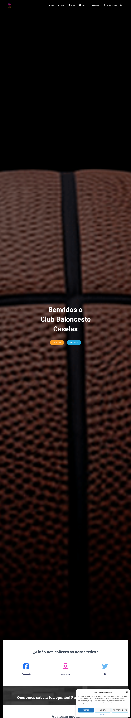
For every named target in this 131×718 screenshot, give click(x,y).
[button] (127, 692)
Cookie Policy (103, 714)
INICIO (52, 5)
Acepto (86, 710)
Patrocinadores (111, 5)
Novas (73, 5)
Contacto (97, 5)
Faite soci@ (74, 342)
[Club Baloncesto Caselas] (9, 5)
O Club (62, 5)
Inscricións (57, 342)
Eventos (85, 5)
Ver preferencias (120, 710)
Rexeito (103, 710)
